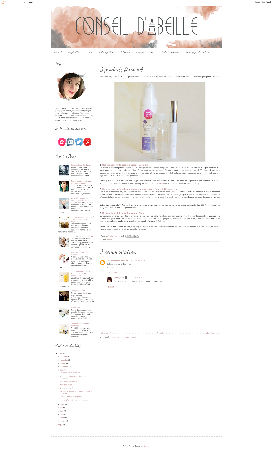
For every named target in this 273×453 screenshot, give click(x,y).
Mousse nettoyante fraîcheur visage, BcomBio (125, 165)
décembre (64, 357)
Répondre (110, 268)
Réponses (113, 273)
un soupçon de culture (197, 52)
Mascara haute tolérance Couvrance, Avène (123, 213)
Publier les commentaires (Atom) (123, 337)
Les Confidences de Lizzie (117, 260)
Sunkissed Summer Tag (69, 381)
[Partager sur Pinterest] (137, 236)
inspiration (74, 52)
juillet (62, 404)
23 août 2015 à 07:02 (137, 260)
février (62, 418)
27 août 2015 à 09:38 (136, 278)
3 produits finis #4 (66, 385)
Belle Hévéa (75, 308)
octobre (63, 363)
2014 (60, 425)
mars (62, 414)
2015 (60, 354)
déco (152, 52)
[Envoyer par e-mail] (126, 236)
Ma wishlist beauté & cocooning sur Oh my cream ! (82, 199)
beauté (58, 52)
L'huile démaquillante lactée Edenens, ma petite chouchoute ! (82, 274)
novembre (64, 360)
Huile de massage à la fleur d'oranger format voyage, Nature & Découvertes (139, 189)
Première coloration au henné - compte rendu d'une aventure (82, 219)
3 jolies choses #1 (67, 388)
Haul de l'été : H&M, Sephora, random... (75, 400)
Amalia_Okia (118, 278)
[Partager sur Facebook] (135, 236)
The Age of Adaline (78, 291)
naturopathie (106, 52)
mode (90, 52)
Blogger (147, 446)
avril (62, 411)
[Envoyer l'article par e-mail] (122, 236)
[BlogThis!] (129, 236)
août (62, 370)
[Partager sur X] (132, 236)
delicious (125, 52)
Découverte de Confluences (81, 165)
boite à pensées (170, 52)
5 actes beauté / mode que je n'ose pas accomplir (82, 182)
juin (61, 408)
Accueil (160, 333)
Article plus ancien (212, 333)
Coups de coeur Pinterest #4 (82, 236)
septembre (64, 367)
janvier (63, 421)
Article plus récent (107, 333)
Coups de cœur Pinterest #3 (70, 373)
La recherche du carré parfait (71, 397)
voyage (140, 52)
